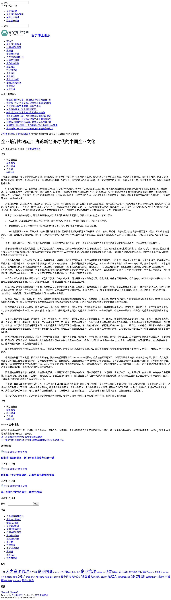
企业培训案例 (12, 79)
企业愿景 (56, 572)
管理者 (85, 576)
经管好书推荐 (12, 548)
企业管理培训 (12, 54)
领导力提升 (28, 580)
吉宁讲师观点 (7, 134)
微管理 (15, 577)
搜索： (4, 504)
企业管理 (10, 89)
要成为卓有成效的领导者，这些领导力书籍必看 (28, 122)
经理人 (112, 576)
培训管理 (151, 572)
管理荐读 (10, 545)
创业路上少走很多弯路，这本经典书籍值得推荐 (28, 103)
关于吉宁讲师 (12, 17)
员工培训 (10, 73)
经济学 (104, 577)
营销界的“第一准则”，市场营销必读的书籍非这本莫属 (31, 125)
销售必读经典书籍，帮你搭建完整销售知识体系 (28, 116)
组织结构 (95, 576)
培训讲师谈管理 (13, 47)
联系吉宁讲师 (12, 20)
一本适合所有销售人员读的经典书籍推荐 (25, 112)
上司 (3, 572)
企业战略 (65, 572)
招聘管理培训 (30, 577)
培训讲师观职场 (13, 83)
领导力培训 (11, 70)
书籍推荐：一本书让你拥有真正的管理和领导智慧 (29, 128)
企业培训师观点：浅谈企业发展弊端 (21, 437)
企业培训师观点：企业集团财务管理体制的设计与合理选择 (32, 440)
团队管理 (143, 572)
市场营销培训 (12, 63)
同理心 (115, 572)
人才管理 (33, 572)
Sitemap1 (5, 592)
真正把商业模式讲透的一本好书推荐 (23, 106)
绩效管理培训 (124, 577)
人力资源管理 (17, 571)
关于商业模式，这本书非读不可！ (22, 109)
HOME (9, 41)
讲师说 (9, 51)
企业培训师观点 (13, 44)
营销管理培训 (151, 577)
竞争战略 (76, 576)
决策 (109, 571)
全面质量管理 (100, 572)
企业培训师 (11, 11)
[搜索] (2, 3)
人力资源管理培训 (15, 57)
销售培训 (10, 67)
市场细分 (8, 577)
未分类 (9, 542)
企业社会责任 (75, 572)
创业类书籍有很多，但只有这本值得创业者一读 (28, 100)
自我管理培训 (137, 576)
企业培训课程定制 (15, 14)
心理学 (21, 576)
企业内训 (10, 76)
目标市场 (56, 577)
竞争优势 (66, 576)
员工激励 (133, 572)
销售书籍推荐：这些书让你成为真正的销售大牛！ (29, 119)
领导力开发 (17, 581)
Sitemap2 (14, 592)
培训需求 (158, 572)
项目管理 (8, 580)
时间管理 (40, 577)
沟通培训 (49, 577)
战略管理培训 (12, 60)
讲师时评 (10, 86)
